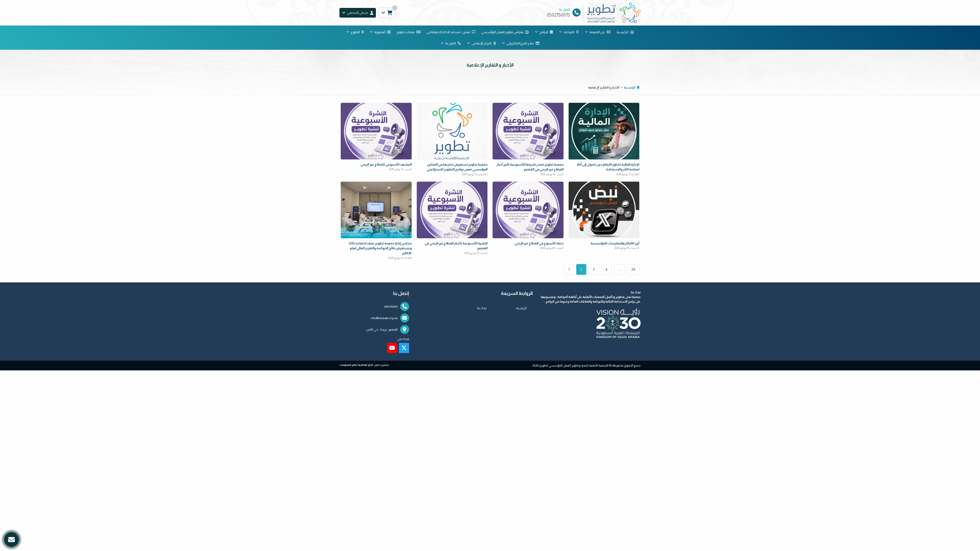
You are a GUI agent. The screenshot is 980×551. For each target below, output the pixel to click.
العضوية (379, 32)
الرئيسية (622, 32)
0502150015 (391, 306)
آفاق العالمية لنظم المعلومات (356, 365)
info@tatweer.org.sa (384, 318)
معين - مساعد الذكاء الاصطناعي (448, 32)
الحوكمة (569, 32)
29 (633, 269)
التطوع (355, 32)
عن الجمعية (597, 32)
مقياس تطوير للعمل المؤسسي (502, 32)
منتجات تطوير (406, 32)
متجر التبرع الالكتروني (520, 43)
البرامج (544, 32)
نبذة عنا (482, 308)
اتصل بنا (450, 43)
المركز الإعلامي (482, 43)
